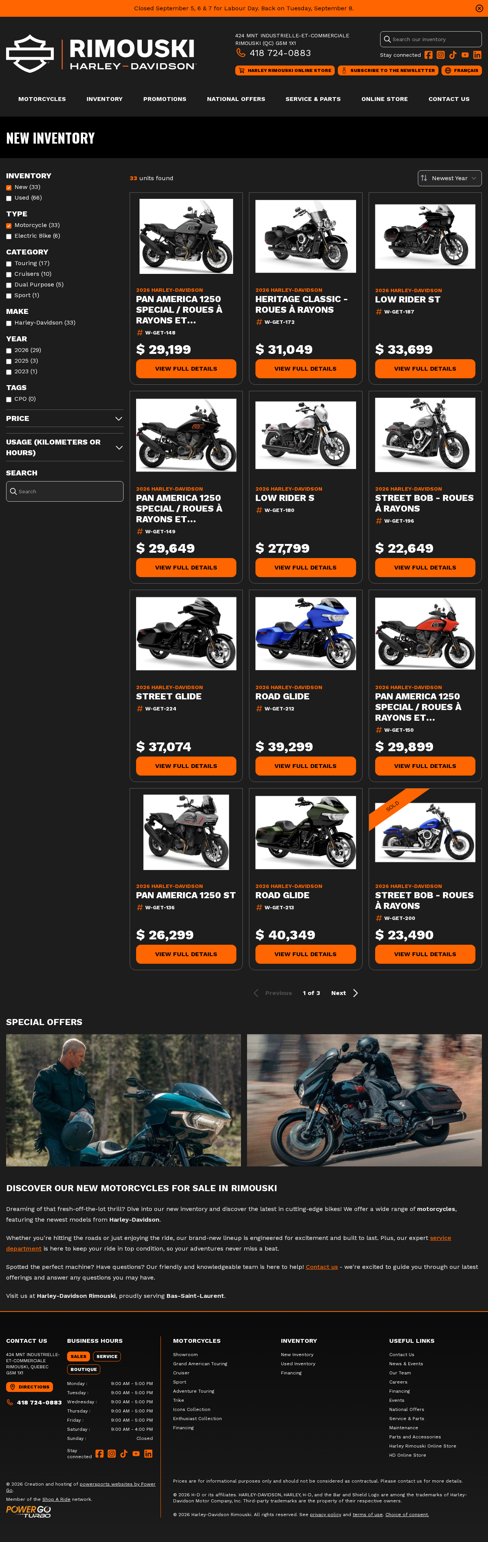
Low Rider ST (408, 299)
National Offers (236, 98)
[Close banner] (479, 8)
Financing (183, 1427)
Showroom (185, 1354)
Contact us (322, 1266)
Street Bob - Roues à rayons (424, 503)
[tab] (78, 1356)
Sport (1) (26, 295)
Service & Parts (313, 98)
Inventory (105, 98)
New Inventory (297, 1354)
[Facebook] (428, 54)
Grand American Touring (200, 1363)
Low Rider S (285, 498)
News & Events (406, 1363)
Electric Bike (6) (37, 235)
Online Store (384, 98)
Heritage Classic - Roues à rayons (301, 304)
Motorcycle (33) (37, 225)
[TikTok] (453, 54)
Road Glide (282, 696)
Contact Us (449, 98)
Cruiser (181, 1373)
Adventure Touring (193, 1391)
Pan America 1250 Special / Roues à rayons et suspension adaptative (179, 310)
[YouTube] (465, 54)
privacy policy (325, 1514)
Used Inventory (298, 1363)
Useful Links (412, 1340)
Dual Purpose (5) (39, 284)
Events (397, 1400)
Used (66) (28, 197)
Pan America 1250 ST (186, 895)
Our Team (400, 1373)
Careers (398, 1382)
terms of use (368, 1514)
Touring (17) (32, 263)
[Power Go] (83, 1511)
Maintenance (403, 1427)
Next (338, 993)
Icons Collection (191, 1409)
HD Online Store (407, 1455)
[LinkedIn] (477, 54)
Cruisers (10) (32, 273)
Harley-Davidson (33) (44, 322)
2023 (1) (25, 371)
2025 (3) (26, 360)
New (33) (27, 186)
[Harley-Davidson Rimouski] (101, 53)
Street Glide (169, 696)
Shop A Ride (56, 1499)
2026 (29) (27, 350)
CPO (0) (25, 398)
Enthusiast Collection (197, 1418)
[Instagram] (440, 54)
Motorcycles (42, 98)
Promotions (164, 98)
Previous (278, 993)
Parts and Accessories (415, 1437)
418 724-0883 (280, 53)
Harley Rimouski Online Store (422, 1446)
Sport (179, 1382)
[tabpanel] (110, 1410)
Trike (178, 1400)
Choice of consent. (407, 1514)
